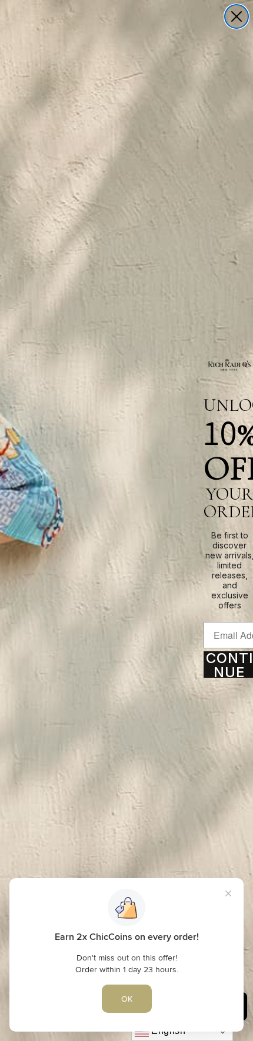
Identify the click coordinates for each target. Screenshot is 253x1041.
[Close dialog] (236, 16)
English (167, 1031)
